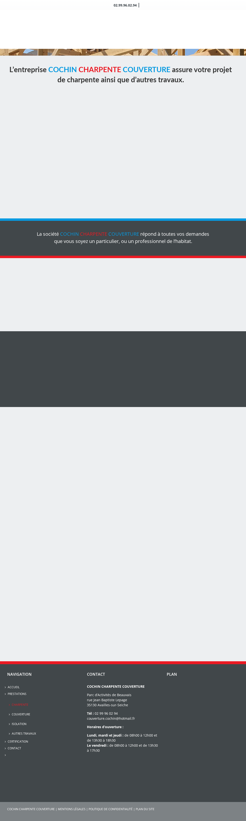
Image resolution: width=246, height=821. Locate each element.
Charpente (20, 705)
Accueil (13, 687)
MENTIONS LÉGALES (72, 809)
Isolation (19, 724)
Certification (18, 741)
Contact (14, 748)
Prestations (17, 694)
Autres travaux (24, 734)
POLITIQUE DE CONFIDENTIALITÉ (111, 809)
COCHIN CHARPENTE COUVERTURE (31, 809)
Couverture (21, 714)
